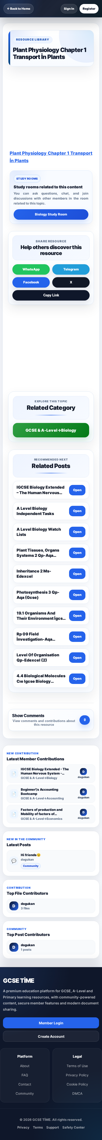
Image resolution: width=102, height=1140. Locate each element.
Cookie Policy (77, 1084)
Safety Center (73, 1127)
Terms (38, 1127)
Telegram (71, 269)
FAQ (25, 1075)
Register (89, 8)
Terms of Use (77, 1066)
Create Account (51, 1036)
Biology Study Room (51, 214)
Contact (24, 1084)
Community (30, 866)
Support (52, 1127)
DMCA (77, 1093)
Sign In (69, 8)
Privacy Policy (77, 1075)
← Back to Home (18, 8)
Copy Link (51, 295)
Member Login (51, 1023)
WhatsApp (31, 269)
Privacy (23, 1127)
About (24, 1066)
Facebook (31, 282)
